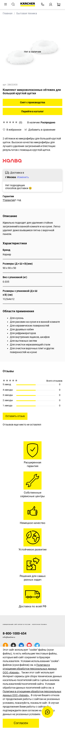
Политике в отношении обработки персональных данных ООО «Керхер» (30, 668)
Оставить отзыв (15, 416)
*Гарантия (9, 200)
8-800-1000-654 (14, 633)
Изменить (23, 177)
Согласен (21, 723)
